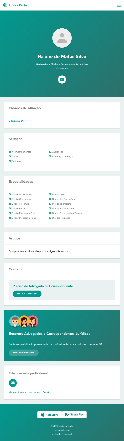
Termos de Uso (62, 430)
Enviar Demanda (24, 352)
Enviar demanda (27, 293)
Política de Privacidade (62, 434)
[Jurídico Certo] (15, 7)
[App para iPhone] (49, 418)
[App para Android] (74, 418)
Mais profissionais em (27, 392)
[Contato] (62, 79)
